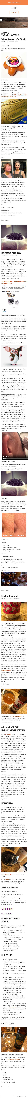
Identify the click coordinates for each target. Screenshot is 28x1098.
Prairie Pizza (12, 1007)
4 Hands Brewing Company (13, 1059)
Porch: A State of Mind (10, 596)
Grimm (7, 879)
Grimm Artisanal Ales (6, 874)
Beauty (15, 255)
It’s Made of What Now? (11, 252)
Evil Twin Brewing (17, 716)
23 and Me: (8, 734)
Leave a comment (5, 220)
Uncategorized (15, 41)
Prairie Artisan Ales (6, 670)
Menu (15, 12)
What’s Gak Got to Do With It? (14, 39)
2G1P (14, 7)
